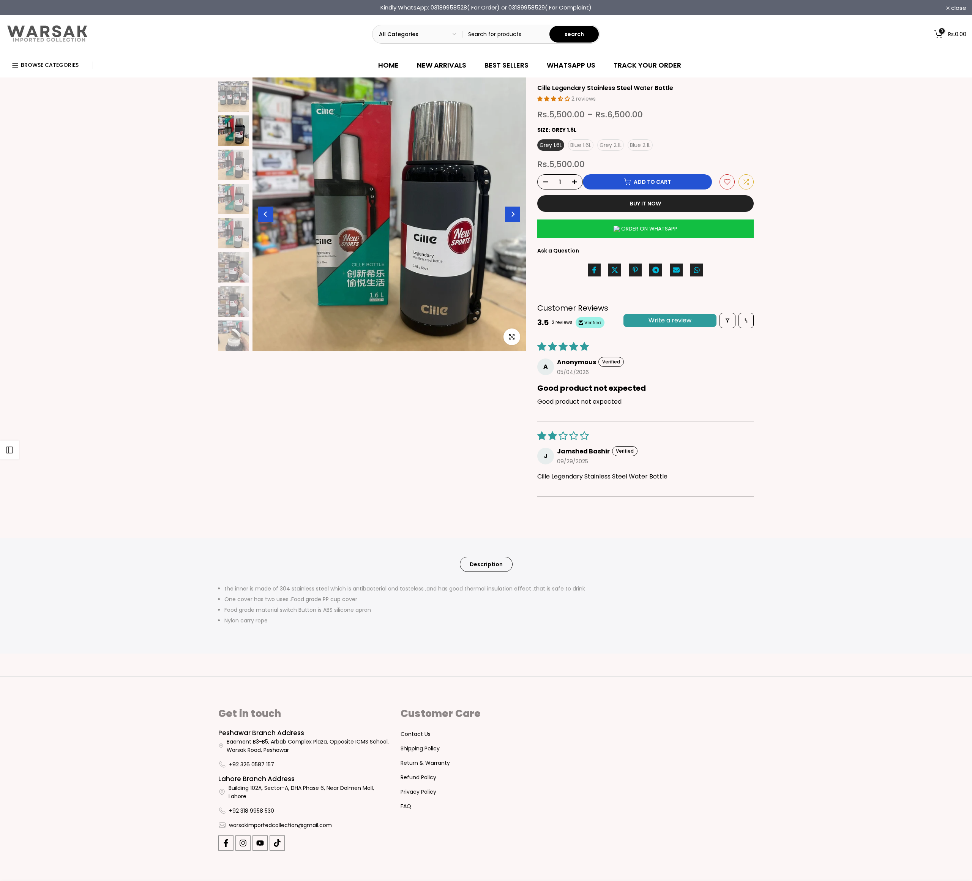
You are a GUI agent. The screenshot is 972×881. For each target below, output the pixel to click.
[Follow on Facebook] (226, 843)
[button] (554, 99)
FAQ (406, 806)
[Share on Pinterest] (635, 270)
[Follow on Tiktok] (277, 843)
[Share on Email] (676, 270)
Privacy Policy (418, 792)
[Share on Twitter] (614, 270)
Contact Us (416, 734)
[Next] (512, 214)
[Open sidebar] (9, 449)
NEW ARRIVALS (441, 65)
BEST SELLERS (506, 65)
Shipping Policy (420, 748)
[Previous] (265, 214)
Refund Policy (418, 777)
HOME (388, 65)
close (17, 8)
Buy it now (645, 203)
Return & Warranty (425, 763)
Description (486, 564)
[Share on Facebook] (594, 270)
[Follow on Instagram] (243, 843)
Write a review (670, 320)
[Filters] (727, 320)
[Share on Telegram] (655, 270)
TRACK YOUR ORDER (647, 65)
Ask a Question (558, 250)
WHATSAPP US (571, 65)
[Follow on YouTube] (260, 843)
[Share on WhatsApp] (696, 270)
